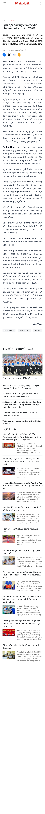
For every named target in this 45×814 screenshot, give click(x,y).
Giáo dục (13, 20)
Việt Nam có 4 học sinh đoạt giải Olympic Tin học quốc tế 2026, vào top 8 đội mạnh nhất (22, 575)
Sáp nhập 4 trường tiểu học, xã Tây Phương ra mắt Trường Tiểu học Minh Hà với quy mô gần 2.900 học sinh (22, 437)
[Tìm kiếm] (40, 3)
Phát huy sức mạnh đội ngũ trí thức (21, 378)
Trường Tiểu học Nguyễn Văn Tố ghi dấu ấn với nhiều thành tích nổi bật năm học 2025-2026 (21, 623)
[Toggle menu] (4, 3)
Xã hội (5, 20)
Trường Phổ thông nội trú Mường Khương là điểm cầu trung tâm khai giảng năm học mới (22, 486)
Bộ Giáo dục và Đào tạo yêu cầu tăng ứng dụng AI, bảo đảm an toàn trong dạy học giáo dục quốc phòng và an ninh (22, 404)
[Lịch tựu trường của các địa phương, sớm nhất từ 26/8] (22, 4)
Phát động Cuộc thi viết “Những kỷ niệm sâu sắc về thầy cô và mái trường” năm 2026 (21, 461)
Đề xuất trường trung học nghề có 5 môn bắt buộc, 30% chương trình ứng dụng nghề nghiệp (22, 599)
